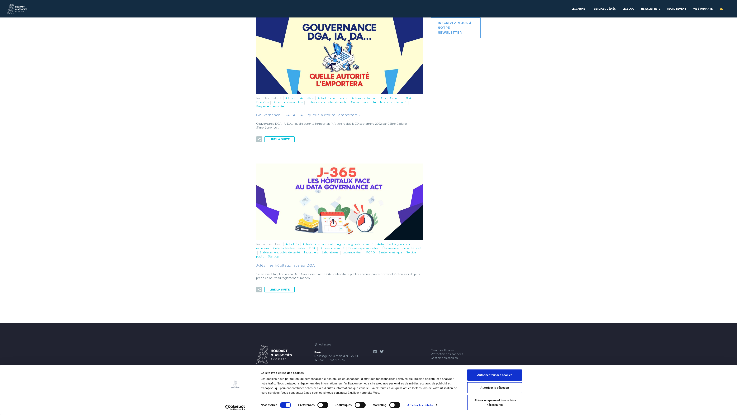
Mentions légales (442, 350)
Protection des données (447, 354)
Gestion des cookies (444, 358)
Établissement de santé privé (401, 248)
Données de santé (332, 248)
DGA (408, 98)
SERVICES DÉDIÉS (605, 8)
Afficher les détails (420, 405)
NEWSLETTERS (650, 8)
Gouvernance (360, 102)
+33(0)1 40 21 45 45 (332, 360)
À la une (290, 98)
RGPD (370, 252)
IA (374, 102)
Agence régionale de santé (355, 244)
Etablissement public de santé (327, 102)
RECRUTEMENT (676, 8)
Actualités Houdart (364, 98)
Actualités (306, 98)
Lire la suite (279, 139)
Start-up (273, 256)
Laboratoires (330, 252)
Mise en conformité (393, 102)
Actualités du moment (332, 98)
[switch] (322, 405)
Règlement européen (271, 106)
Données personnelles (287, 102)
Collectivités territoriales (289, 248)
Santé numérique (390, 252)
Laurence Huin (352, 252)
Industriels (311, 252)
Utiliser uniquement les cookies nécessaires (495, 402)
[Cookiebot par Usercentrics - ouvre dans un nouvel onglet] (235, 407)
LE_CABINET (579, 8)
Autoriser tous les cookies (494, 375)
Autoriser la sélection (494, 387)
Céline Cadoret (391, 98)
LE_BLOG (628, 8)
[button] (259, 139)
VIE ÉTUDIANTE (703, 8)
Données (262, 102)
